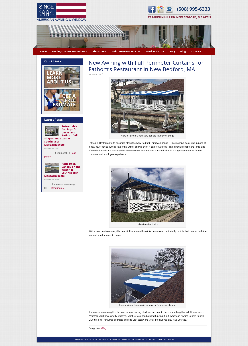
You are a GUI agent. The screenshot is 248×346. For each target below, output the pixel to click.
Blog (183, 51)
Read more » (57, 188)
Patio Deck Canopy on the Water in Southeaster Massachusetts (62, 170)
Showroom (99, 51)
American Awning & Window (61, 12)
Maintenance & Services (126, 51)
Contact (196, 51)
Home (43, 51)
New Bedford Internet (146, 339)
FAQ (172, 51)
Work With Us (155, 51)
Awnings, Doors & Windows (69, 51)
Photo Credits (166, 339)
